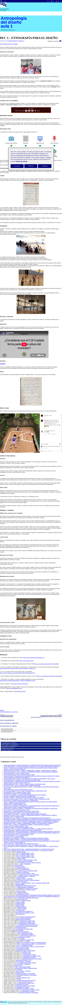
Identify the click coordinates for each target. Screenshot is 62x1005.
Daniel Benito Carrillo (16, 41)
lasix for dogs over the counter (11, 799)
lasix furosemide (8, 792)
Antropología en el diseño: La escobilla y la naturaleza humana (31, 942)
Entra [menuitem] (48, 1)
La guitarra (21, 938)
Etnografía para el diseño (9, 44)
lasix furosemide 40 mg (9, 834)
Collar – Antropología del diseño (24, 933)
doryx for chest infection (9, 790)
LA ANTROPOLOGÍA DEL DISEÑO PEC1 (27, 924)
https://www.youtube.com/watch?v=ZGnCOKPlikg (46, 664)
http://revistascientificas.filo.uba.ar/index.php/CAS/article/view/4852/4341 (17, 668)
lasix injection (7, 800)
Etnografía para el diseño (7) (8, 747)
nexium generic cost (8, 789)
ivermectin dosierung (9, 830)
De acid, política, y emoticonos (23, 961)
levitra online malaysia (9, 773)
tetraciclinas (6, 816)
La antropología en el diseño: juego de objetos (26, 926)
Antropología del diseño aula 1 (14, 22)
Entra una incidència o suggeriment (9, 723)
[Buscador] (7, 730)
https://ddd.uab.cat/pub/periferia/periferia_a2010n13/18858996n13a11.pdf (17, 680)
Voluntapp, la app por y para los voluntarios (30, 862)
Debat (2, 710)
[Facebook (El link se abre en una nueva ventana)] (0, 1004)
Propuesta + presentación (23, 872)
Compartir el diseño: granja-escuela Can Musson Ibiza (27, 780)
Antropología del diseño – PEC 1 (24, 960)
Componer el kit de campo (31, 843)
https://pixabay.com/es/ (20, 691)
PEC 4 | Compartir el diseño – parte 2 (25, 853)
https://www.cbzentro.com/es (26, 660)
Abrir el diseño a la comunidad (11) (9, 745)
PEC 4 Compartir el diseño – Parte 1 (26, 774)
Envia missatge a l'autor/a (9, 711)
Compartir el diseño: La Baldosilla (24, 861)
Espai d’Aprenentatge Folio (7, 720)
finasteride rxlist (7, 823)
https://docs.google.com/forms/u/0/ (20, 683)
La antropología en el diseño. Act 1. (26, 983)
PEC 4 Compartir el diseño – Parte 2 (22, 792)
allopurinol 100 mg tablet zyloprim (12, 812)
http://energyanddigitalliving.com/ (14, 688)
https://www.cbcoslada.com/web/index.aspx (33, 657)
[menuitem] (1, 1)
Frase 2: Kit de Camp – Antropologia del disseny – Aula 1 (17, 845)
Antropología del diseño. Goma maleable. (25, 950)
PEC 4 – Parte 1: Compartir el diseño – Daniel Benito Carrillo (30, 784)
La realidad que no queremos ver (25, 911)
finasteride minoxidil (9, 827)
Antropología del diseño (20, 927)
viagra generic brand (9, 776)
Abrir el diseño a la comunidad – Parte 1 (24, 912)
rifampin (6, 796)
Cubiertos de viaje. (26, 952)
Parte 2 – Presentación (25, 864)
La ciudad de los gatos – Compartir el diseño (26, 870)
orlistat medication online (10, 774)
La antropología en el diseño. (29, 954)
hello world (6, 841)
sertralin (6, 804)
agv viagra (6, 785)
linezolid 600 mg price (9, 818)
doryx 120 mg (7, 809)
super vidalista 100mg (9, 781)
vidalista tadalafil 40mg (9, 778)
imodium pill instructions (10, 772)
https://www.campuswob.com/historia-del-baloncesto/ (49, 676)
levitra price (6, 826)
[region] (31, 159)
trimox (5, 801)
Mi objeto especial (20, 914)
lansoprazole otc (7, 811)
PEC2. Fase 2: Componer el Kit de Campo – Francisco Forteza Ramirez (21, 850)
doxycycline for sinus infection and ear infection (15, 786)
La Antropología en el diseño (23, 937)
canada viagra (7, 828)
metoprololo (7, 837)
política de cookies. (22, 161)
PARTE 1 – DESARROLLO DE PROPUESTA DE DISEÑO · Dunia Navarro (36, 778)
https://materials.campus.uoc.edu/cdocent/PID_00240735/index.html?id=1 (17, 673)
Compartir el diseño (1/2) (22, 868)
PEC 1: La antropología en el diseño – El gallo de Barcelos (31, 943)
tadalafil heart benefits (9, 784)
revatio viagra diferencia (9, 765)
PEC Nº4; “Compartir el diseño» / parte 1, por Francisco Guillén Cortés (32, 883)
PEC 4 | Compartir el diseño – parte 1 (25, 855)
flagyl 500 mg (7, 795)
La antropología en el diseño (27, 934)
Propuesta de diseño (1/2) (21, 899)
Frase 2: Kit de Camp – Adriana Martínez (14, 843)
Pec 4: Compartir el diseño (22, 773)
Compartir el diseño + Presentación (26, 876)
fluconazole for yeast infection (11, 805)
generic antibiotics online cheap (11, 813)
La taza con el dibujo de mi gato (22, 977)
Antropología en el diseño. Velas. (27, 920)
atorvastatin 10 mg (8, 838)
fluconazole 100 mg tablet (10, 822)
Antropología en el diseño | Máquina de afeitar (26, 968)
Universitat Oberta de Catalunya (8, 726)
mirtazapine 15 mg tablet (10, 819)
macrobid (6, 797)
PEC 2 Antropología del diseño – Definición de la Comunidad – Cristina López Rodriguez (25, 846)
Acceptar (17, 166)
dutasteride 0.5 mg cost (9, 815)
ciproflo (5, 824)
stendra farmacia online (9, 770)
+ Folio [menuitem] (4, 1)
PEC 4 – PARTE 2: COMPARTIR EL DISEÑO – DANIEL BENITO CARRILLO (37, 770)
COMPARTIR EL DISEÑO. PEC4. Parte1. (25, 885)
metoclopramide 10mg (9, 831)
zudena (5, 767)
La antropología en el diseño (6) (9, 742)
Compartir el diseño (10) (7, 749)
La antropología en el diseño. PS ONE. (31, 956)
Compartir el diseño (21, 851)
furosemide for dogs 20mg (10, 793)
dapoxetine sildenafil (9, 839)
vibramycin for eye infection (10, 808)
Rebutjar (30, 166)
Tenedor (28, 941)
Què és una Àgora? (36, 717)
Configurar (44, 166)
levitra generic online (9, 835)
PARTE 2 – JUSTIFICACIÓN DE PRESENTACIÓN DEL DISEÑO (29, 795)
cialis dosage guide (8, 780)
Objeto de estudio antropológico (27, 916)
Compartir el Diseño (26, 900)
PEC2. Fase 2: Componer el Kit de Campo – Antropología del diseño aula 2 (22, 849)
